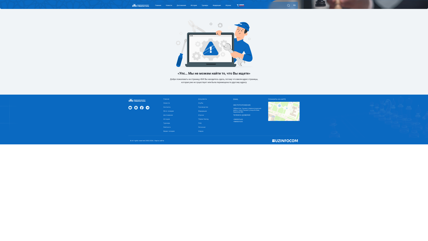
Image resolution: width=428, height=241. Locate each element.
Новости (166, 103)
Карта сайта (159, 140)
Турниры (166, 123)
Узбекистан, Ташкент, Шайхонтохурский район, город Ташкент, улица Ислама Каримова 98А (247, 110)
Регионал (202, 127)
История (166, 119)
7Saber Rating (203, 119)
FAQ (200, 123)
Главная (166, 99)
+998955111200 (238, 121)
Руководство (203, 107)
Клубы (200, 103)
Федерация (202, 111)
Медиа (200, 131)
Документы (202, 99)
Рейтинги (167, 127)
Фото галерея (168, 111)
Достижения (168, 115)
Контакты (167, 107)
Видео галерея (169, 131)
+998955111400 (238, 119)
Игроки (201, 115)
